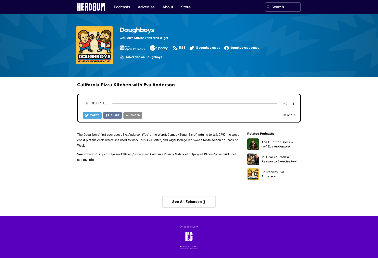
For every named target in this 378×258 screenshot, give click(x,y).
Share (115, 115)
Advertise (146, 7)
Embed (135, 115)
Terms (194, 246)
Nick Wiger (161, 38)
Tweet (94, 115)
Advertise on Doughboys (143, 57)
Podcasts (122, 7)
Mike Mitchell (136, 38)
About (167, 7)
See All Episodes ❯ (189, 201)
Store (186, 7)
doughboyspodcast (244, 48)
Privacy (184, 246)
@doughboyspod (207, 48)
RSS (181, 48)
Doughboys (137, 29)
